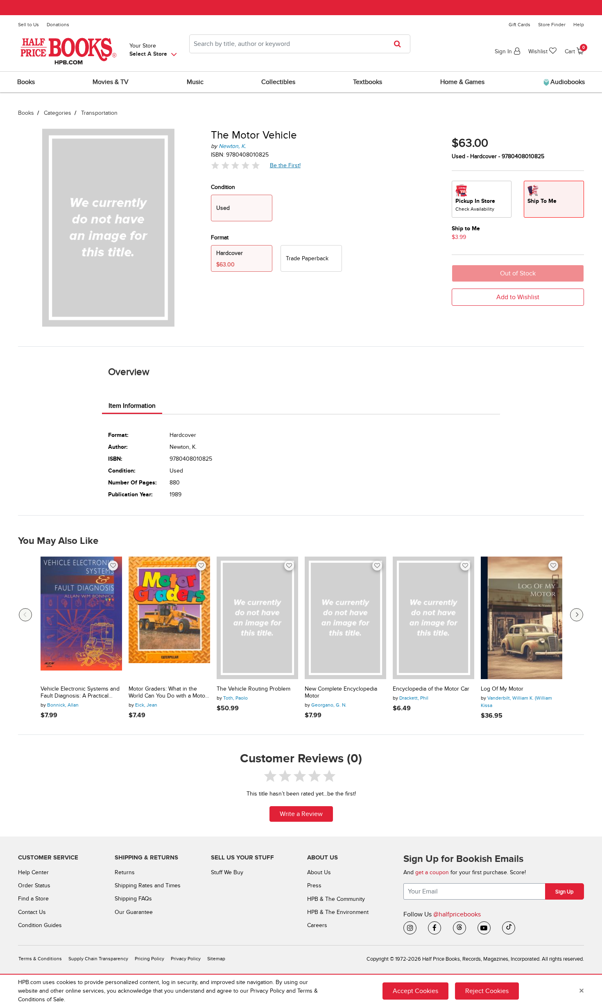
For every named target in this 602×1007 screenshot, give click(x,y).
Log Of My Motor (502, 689)
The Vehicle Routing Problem (253, 689)
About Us (319, 872)
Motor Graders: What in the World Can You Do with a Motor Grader (168, 693)
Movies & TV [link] (111, 82)
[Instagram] (409, 927)
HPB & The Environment (338, 912)
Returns (125, 872)
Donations (58, 24)
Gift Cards (519, 24)
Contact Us (32, 912)
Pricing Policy (149, 959)
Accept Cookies (415, 991)
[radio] (311, 258)
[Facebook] (434, 927)
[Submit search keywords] (400, 44)
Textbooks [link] (367, 82)
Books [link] (26, 82)
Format (220, 237)
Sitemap (216, 959)
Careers (317, 925)
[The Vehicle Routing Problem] (257, 618)
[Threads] (459, 927)
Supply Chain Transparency (98, 959)
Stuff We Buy (227, 872)
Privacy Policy (186, 959)
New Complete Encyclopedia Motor (341, 692)
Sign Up (564, 892)
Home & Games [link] (462, 82)
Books (26, 112)
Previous (25, 614)
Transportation (99, 112)
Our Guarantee (134, 912)
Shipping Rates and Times (148, 885)
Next (576, 614)
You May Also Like (58, 541)
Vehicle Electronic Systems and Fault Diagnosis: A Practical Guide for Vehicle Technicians (80, 693)
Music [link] (195, 82)
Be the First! (285, 165)
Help (578, 24)
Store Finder (552, 24)
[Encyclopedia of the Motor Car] (433, 618)
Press (314, 885)
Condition (223, 187)
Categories (57, 112)
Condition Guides (40, 925)
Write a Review (301, 814)
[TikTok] (508, 927)
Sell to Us (28, 24)
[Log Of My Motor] (521, 618)
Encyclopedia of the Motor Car (431, 689)
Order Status (34, 885)
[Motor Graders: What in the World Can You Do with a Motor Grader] (169, 618)
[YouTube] (484, 927)
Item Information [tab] (132, 406)
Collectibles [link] (278, 82)
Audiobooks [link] (567, 82)
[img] (235, 165)
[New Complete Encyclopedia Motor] (345, 618)
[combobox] (300, 44)
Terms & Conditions (40, 959)
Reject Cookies (487, 991)
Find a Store (33, 898)
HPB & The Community (336, 899)
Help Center (33, 872)
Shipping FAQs (133, 898)
